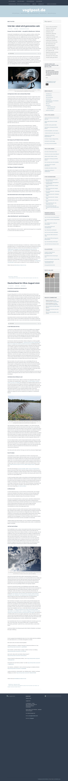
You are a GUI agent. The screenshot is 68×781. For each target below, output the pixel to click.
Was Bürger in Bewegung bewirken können (51, 128)
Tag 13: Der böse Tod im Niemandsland (52, 217)
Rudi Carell (12, 686)
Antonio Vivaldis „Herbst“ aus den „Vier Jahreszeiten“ (29, 468)
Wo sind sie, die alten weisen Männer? (52, 154)
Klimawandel (30, 685)
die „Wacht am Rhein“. (22, 485)
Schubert (15, 686)
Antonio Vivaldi (10, 685)
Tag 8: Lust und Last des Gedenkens (51, 232)
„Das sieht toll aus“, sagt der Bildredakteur (50, 165)
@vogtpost (32, 718)
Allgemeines (16, 276)
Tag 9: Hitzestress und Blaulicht (50, 230)
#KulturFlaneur (21, 1)
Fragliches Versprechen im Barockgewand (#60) (50, 253)
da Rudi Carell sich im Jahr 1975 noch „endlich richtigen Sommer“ (22, 464)
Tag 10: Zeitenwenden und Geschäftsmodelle (50, 227)
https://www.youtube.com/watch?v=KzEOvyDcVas (17, 655)
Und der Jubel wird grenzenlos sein (24, 26)
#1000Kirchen (48, 249)
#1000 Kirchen (39, 1)
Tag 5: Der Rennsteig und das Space (51, 241)
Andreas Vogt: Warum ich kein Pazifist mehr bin (52, 118)
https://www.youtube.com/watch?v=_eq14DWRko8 (17, 646)
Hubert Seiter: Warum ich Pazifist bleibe (51, 122)
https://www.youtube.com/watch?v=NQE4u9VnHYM (26, 672)
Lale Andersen (35, 685)
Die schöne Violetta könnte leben (51, 151)
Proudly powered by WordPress (43, 779)
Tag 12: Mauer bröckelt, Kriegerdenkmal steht (52, 220)
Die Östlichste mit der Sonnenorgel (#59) (51, 256)
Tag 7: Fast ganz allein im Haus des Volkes (51, 235)
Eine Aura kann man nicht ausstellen (52, 162)
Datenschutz (48, 105)
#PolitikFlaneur (12, 1)
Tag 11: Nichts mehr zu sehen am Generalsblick (51, 224)
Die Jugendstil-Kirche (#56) (50, 265)
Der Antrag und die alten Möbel (51, 143)
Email (47, 77)
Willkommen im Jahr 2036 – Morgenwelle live (50, 136)
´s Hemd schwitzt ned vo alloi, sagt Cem (52, 133)
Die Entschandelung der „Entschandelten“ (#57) (49, 262)
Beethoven (21, 685)
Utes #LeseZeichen (30, 1)
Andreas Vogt (16, 28)
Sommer (19, 686)
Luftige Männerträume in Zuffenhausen (49, 171)
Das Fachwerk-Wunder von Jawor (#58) (52, 259)
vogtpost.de (34, 10)
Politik (19, 684)
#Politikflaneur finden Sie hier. (20, 678)
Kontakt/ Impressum (51, 108)
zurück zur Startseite (50, 110)
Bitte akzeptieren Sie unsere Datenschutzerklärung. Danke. (51, 82)
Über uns (47, 103)
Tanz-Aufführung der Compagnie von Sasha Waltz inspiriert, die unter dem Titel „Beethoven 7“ (23, 249)
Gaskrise (24, 685)
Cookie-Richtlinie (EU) (51, 106)
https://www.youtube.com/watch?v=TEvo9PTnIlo (17, 651)
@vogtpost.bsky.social (33, 715)
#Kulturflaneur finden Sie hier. (20, 265)
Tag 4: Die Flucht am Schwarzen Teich (52, 243)
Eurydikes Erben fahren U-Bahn (51, 168)
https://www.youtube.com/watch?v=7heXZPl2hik (17, 668)
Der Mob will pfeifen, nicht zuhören (51, 130)
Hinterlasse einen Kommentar (24, 28)
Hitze (27, 685)
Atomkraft (15, 685)
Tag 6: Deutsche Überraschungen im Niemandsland (51, 239)
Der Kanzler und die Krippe (50, 141)
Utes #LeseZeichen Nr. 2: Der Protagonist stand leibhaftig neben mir (52, 207)
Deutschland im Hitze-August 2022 (24, 283)
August (18, 685)
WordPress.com (57, 779)
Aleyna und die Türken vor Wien (51, 156)
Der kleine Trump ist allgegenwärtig (51, 138)
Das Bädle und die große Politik (50, 124)
